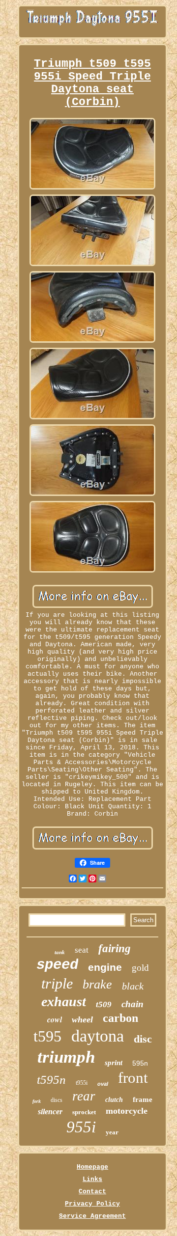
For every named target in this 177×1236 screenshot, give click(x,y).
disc (143, 1039)
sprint (113, 1063)
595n (140, 1063)
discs (56, 1100)
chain (132, 1004)
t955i (82, 1082)
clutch (114, 1099)
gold (140, 967)
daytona (97, 1036)
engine (105, 967)
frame (142, 1099)
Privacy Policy (92, 1204)
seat (81, 950)
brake (97, 984)
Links (92, 1179)
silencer (50, 1111)
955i (81, 1127)
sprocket (84, 1112)
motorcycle (127, 1111)
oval (102, 1084)
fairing (114, 948)
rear (83, 1096)
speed (57, 965)
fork (36, 1101)
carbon (120, 1018)
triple (57, 983)
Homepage (92, 1167)
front (133, 1077)
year (112, 1132)
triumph (66, 1057)
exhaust (63, 1001)
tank (60, 952)
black (133, 986)
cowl (54, 1019)
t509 (104, 1004)
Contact (92, 1191)
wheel (82, 1019)
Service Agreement (92, 1216)
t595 (47, 1036)
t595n (51, 1079)
